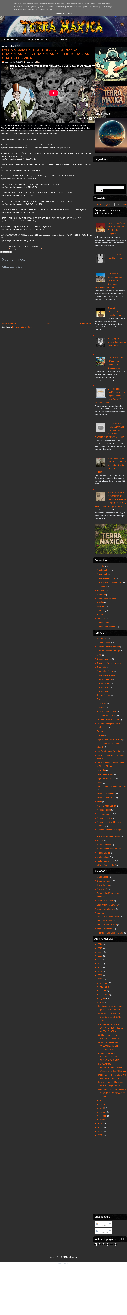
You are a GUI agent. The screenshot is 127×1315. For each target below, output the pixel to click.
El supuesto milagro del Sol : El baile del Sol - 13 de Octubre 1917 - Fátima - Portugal (110, 465)
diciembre (104, 983)
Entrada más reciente (9, 324)
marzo (103, 1112)
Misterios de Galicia (105, 798)
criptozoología (103, 857)
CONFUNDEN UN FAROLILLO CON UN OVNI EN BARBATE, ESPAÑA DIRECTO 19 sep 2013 (110, 430)
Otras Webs (61, 39)
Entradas (102, 1225)
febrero (103, 1116)
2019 (100, 971)
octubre (103, 991)
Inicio (48, 324)
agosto (103, 998)
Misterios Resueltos (105, 794)
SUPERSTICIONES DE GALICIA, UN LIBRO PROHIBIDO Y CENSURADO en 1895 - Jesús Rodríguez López (110, 500)
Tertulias (101, 610)
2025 (100, 948)
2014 (100, 1131)
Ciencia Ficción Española (108, 647)
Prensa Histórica (104, 818)
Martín (38, 62)
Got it (71, 13)
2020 (100, 967)
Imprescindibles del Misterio (109, 739)
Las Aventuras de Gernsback (109, 751)
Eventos (100, 591)
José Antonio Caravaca (107, 905)
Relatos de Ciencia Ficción (109, 836)
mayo (102, 1104)
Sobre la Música (104, 845)
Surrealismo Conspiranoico (109, 849)
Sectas (100, 841)
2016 (100, 1123)
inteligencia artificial (106, 861)
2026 (100, 944)
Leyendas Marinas (105, 774)
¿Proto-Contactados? (106, 865)
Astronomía (102, 639)
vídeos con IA (103, 623)
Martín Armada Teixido (107, 925)
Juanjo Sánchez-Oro (106, 909)
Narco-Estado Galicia (106, 806)
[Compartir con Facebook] (10, 252)
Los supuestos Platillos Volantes (111, 787)
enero (102, 1120)
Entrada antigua (85, 324)
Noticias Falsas (104, 810)
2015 (100, 1127)
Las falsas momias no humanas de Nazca (31, 249)
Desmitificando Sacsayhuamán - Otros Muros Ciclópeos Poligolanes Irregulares (109, 280)
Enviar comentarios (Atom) (22, 327)
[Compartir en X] (7, 252)
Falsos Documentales (106, 711)
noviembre (105, 987)
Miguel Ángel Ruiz (105, 929)
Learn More (59, 13)
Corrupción (102, 667)
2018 (100, 975)
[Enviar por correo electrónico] (1, 252)
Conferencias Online (106, 578)
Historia (100, 735)
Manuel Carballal (104, 921)
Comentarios (104, 1232)
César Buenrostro (105, 881)
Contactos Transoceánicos (109, 663)
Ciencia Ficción (104, 643)
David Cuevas (103, 885)
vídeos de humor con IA (107, 627)
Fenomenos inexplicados (108, 720)
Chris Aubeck (103, 877)
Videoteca (101, 614)
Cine (99, 655)
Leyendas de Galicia (106, 778)
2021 (100, 964)
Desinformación (104, 683)
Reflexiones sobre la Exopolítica (111, 830)
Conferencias (103, 574)
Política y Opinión (105, 814)
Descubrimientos (104, 679)
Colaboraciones (104, 570)
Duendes (101, 699)
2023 (100, 956)
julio (102, 1002)
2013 (100, 1135)
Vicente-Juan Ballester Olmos (110, 933)
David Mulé (102, 889)
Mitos (99, 802)
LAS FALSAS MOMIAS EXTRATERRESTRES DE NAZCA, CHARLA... (110, 1027)
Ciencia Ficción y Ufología (108, 651)
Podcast (100, 606)
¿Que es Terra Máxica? (37, 39)
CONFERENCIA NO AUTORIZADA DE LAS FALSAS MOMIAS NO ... (109, 1056)
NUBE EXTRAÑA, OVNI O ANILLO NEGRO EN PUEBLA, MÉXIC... (110, 1045)
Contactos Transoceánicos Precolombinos (115, 311)
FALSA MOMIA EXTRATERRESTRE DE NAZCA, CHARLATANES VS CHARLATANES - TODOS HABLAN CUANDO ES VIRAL (46, 54)
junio (102, 1100)
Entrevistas (102, 587)
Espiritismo (102, 703)
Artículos (101, 566)
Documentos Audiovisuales (109, 582)
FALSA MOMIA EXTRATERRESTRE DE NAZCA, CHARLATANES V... (112, 1067)
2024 (100, 952)
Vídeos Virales (103, 853)
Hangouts (101, 595)
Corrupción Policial (105, 671)
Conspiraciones (104, 659)
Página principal (11, 39)
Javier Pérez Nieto (105, 901)
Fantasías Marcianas (106, 716)
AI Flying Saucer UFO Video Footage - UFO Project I (117, 342)
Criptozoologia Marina (107, 675)
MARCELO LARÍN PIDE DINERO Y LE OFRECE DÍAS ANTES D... (109, 1017)
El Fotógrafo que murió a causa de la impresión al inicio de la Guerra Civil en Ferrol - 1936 (110, 396)
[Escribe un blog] (4, 252)
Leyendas (101, 770)
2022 (100, 960)
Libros (100, 782)
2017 (100, 979)
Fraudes (12, 249)
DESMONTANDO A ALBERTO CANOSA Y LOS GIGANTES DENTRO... (112, 1093)
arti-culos (101, 619)
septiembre (105, 995)
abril (102, 1108)
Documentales (103, 688)
